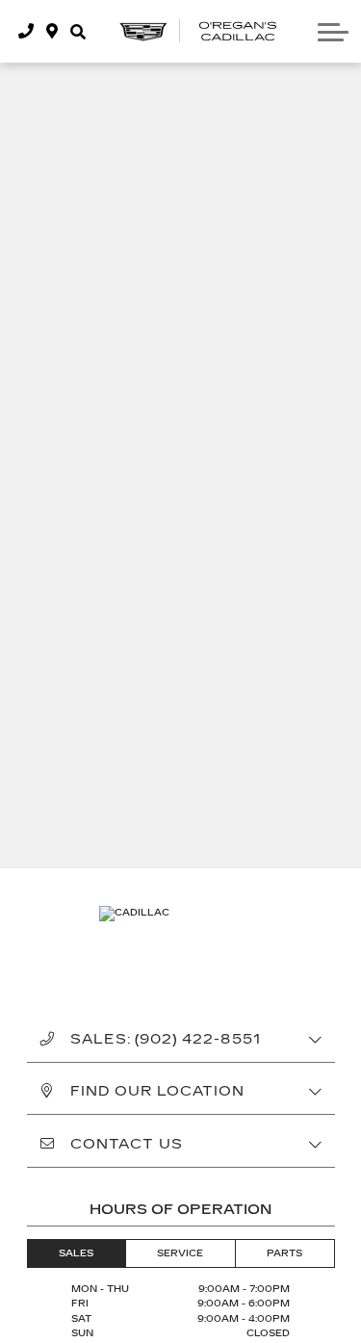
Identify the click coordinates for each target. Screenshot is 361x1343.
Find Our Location (157, 1091)
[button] (77, 31)
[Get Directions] (52, 31)
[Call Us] (26, 31)
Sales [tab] (76, 1253)
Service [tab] (180, 1253)
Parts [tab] (284, 1253)
